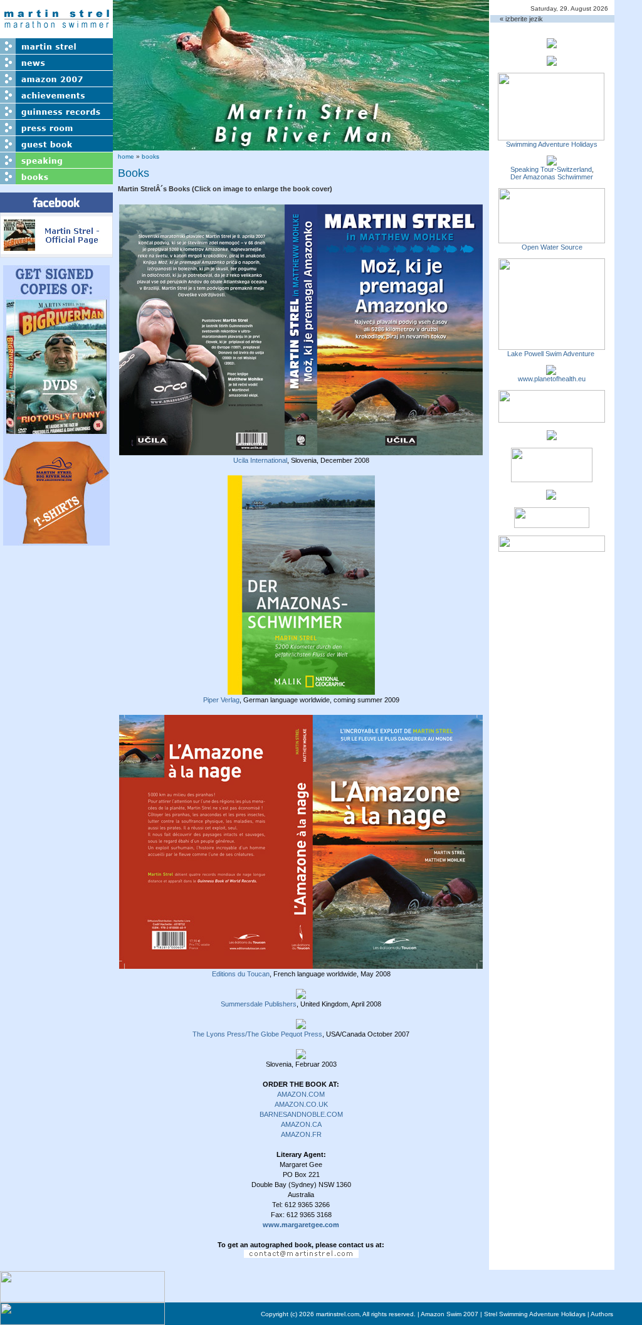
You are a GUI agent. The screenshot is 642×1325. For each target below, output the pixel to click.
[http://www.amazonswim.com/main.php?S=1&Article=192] (552, 162)
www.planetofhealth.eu (552, 379)
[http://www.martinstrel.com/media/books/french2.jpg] (301, 964)
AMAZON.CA (301, 1124)
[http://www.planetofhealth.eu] (551, 371)
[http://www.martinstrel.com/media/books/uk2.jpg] (301, 994)
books (150, 156)
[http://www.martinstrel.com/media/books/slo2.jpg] (301, 450)
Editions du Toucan (241, 974)
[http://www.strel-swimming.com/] (551, 136)
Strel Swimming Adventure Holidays (535, 1314)
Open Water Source (552, 247)
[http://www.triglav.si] (551, 419)
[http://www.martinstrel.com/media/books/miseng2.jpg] (301, 1054)
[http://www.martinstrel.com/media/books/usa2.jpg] (301, 1024)
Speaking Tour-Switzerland (551, 169)
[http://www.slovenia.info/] (551, 496)
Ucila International (260, 460)
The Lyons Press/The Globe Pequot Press (257, 1034)
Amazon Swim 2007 (449, 1314)
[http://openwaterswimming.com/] (551, 239)
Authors (602, 1314)
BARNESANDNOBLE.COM (301, 1114)
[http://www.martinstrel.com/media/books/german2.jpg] (301, 690)
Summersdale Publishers (259, 1004)
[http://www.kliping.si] (551, 548)
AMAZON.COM (301, 1094)
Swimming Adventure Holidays (551, 144)
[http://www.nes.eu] (551, 478)
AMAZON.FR (301, 1134)
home (126, 156)
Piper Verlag (221, 700)
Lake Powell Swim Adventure (551, 353)
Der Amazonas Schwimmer (551, 177)
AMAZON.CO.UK (301, 1104)
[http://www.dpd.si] (552, 436)
